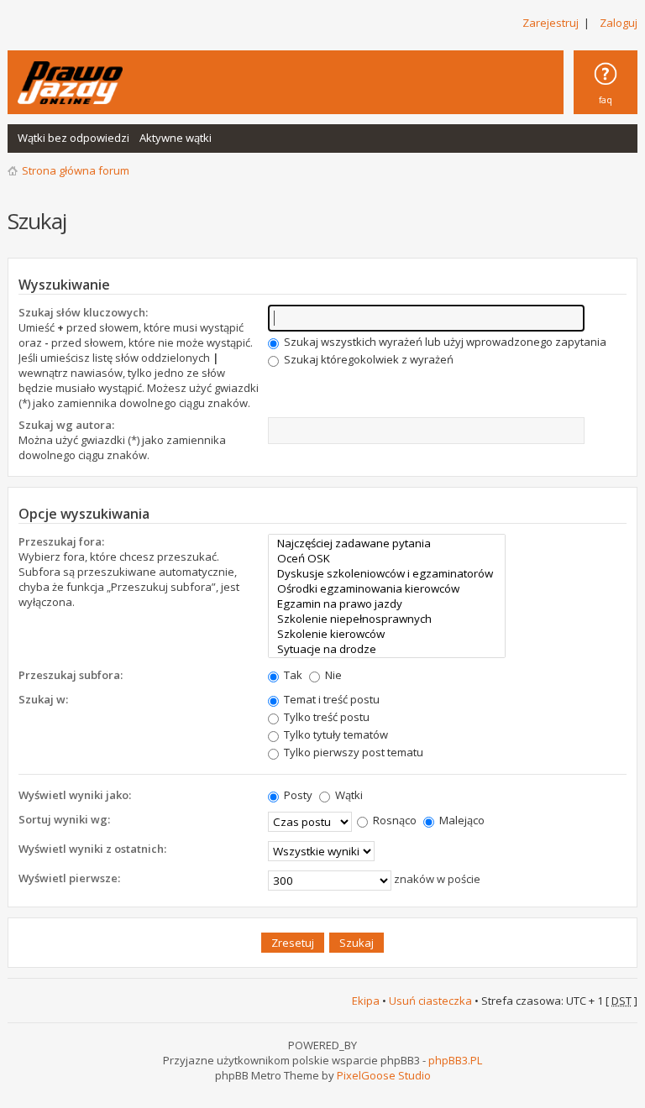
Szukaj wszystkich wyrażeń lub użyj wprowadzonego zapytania (443, 341)
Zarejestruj (550, 22)
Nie (332, 674)
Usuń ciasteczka (430, 1000)
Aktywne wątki (175, 137)
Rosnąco (393, 820)
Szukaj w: (43, 699)
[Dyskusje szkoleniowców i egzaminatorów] (387, 573)
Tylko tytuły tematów (334, 734)
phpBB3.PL (455, 1060)
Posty (296, 794)
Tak (291, 674)
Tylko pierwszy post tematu (352, 752)
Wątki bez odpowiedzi (73, 137)
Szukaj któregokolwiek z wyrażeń (367, 359)
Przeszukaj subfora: (70, 674)
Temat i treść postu (330, 699)
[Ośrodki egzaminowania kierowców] (387, 588)
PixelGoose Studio (384, 1075)
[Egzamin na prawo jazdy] (387, 603)
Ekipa (366, 1000)
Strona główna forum (75, 170)
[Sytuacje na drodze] (387, 648)
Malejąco (461, 820)
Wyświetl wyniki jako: (74, 794)
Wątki (348, 794)
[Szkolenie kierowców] (387, 633)
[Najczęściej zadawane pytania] (387, 543)
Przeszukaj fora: (61, 541)
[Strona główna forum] (70, 82)
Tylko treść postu (325, 716)
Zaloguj (618, 22)
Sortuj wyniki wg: (64, 819)
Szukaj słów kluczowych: (83, 312)
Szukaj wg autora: (66, 424)
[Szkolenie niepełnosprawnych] (387, 618)
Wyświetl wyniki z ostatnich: (92, 848)
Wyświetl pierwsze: (69, 878)
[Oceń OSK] (387, 558)
